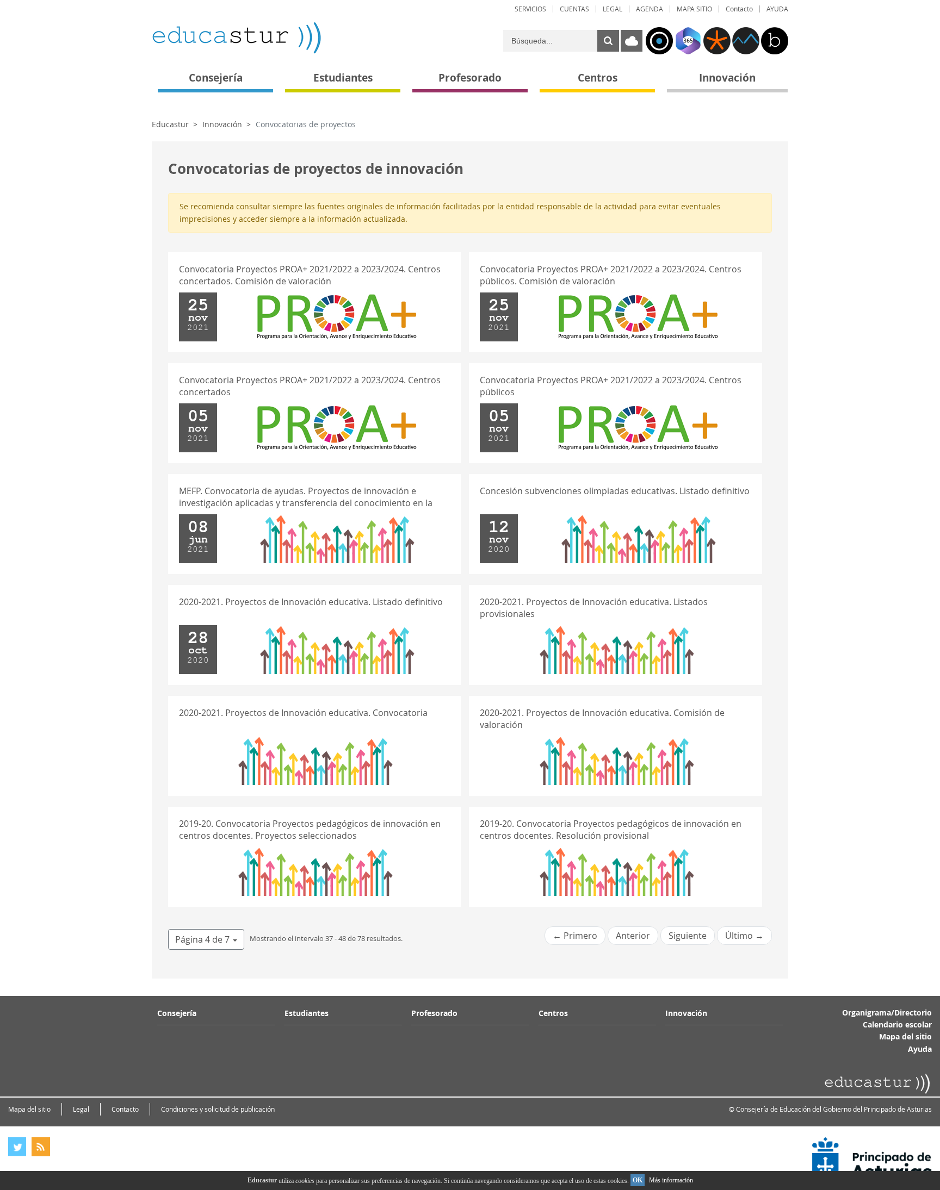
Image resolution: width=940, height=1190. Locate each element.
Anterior (633, 936)
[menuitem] (530, 9)
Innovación (222, 124)
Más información (671, 1180)
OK (637, 1180)
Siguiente (688, 936)
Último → (744, 936)
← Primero (575, 936)
